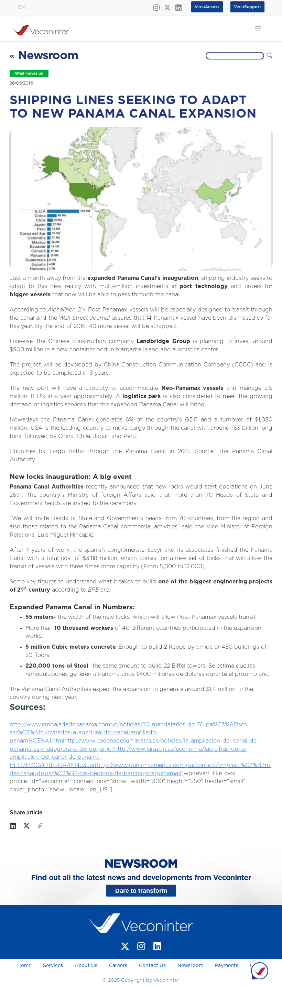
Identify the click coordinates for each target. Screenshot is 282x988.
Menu (258, 28)
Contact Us (152, 965)
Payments (226, 965)
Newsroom (190, 965)
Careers (118, 965)
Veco (247, 7)
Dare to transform (141, 890)
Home (25, 965)
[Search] (269, 56)
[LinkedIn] (13, 826)
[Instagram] (141, 946)
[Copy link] (40, 826)
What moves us (29, 73)
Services (53, 965)
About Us (86, 965)
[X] (26, 826)
